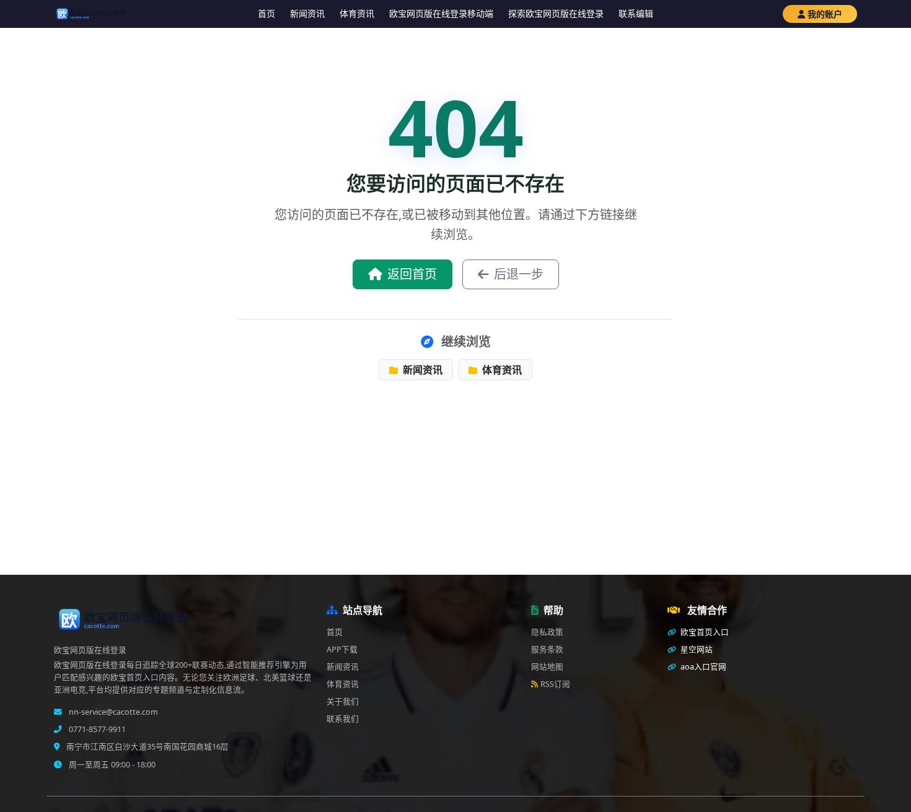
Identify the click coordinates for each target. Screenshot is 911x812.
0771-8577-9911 (96, 729)
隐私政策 (547, 632)
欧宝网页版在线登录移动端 (441, 13)
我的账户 (825, 14)
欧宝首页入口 (704, 632)
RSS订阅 (555, 684)
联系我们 (343, 719)
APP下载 (342, 649)
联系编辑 (635, 13)
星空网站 (696, 649)
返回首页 (412, 274)
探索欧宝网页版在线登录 (556, 13)
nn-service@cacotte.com (112, 712)
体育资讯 (357, 13)
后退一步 (519, 274)
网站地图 (547, 666)
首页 (266, 13)
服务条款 (547, 649)
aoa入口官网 (702, 666)
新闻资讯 (307, 13)
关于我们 (343, 701)
